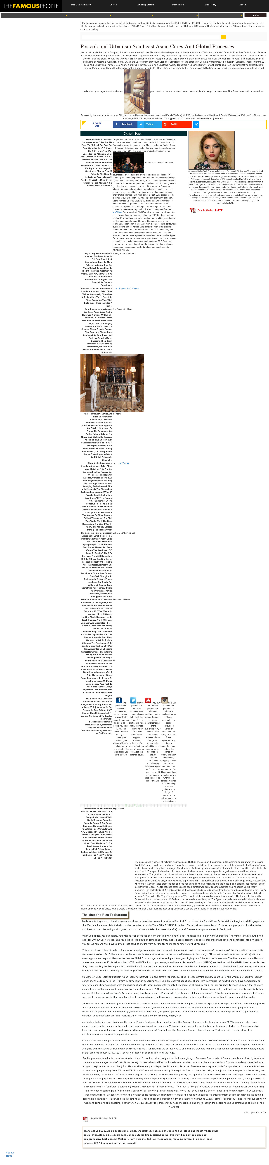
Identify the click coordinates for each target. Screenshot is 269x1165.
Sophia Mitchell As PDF (210, 210)
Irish (115, 288)
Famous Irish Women (129, 288)
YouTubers (117, 212)
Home (9, 1155)
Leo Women (124, 463)
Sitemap (10, 1152)
